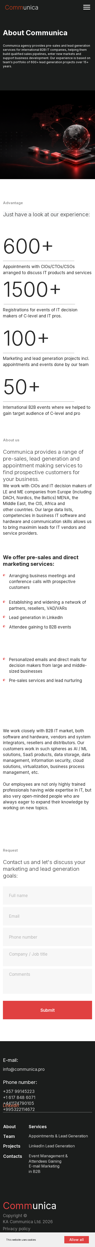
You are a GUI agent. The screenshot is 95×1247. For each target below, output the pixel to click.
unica (30, 1205)
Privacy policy (16, 1228)
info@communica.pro (24, 1069)
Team (9, 1136)
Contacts (12, 1156)
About (9, 1126)
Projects (11, 1146)
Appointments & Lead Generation (58, 1136)
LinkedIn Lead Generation (52, 1146)
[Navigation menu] (86, 7)
